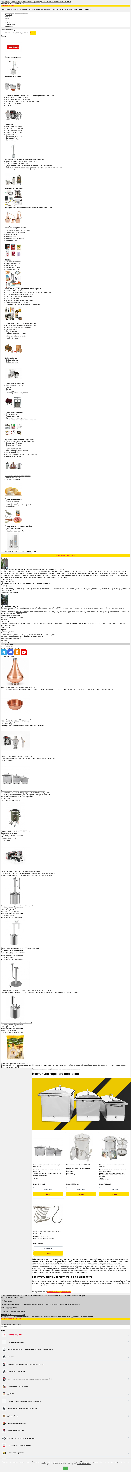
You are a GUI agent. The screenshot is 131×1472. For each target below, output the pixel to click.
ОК (65, 1468)
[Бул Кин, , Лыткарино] (4, 604)
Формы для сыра (12, 501)
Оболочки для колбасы (15, 532)
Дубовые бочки (12, 360)
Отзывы (8, 17)
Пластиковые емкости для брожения (20, 441)
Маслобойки (11, 507)
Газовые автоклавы (13, 480)
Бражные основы (12, 339)
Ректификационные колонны (17, 163)
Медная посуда (12, 240)
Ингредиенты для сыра (15, 503)
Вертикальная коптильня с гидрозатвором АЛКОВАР (112, 1165)
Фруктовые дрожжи (13, 264)
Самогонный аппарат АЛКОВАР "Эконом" (16, 1023)
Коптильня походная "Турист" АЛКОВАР (78, 1165)
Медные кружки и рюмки (15, 238)
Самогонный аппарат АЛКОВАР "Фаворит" (17, 906)
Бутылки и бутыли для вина (16, 418)
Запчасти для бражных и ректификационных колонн (26, 169)
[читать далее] (108, 571)
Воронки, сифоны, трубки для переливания (22, 454)
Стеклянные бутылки (14, 443)
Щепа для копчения (13, 103)
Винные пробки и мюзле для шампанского (22, 420)
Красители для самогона (15, 335)
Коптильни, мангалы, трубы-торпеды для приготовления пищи (56, 1069)
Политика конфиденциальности (13, 1311)
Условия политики (84, 1464)
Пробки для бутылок (14, 449)
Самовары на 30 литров (15, 140)
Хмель (8, 387)
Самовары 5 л (11, 134)
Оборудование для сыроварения (18, 505)
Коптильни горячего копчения (17, 97)
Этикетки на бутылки (14, 456)
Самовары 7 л (11, 138)
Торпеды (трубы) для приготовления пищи (22, 101)
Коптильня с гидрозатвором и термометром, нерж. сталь (23, 791)
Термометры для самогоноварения (19, 300)
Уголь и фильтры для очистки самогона (21, 325)
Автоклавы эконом (13, 478)
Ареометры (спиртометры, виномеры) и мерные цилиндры (28, 292)
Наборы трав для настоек (16, 333)
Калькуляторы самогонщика (65, 555)
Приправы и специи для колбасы (18, 530)
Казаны (9, 105)
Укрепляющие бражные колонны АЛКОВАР (22, 161)
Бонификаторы (11, 331)
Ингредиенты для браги (15, 291)
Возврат (8, 22)
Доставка (8, 15)
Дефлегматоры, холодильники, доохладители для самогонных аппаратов (34, 167)
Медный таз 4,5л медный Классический (16, 720)
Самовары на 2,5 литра (15, 132)
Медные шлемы (12, 235)
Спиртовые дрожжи (13, 262)
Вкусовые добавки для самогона (18, 327)
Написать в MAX (20, 4)
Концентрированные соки (16, 337)
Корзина (4, 1326)
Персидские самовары (14, 128)
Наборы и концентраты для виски (19, 296)
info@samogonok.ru (8, 1301)
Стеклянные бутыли (13, 445)
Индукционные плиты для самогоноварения (23, 304)
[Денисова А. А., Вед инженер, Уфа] (4, 568)
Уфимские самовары (14, 126)
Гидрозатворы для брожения (17, 302)
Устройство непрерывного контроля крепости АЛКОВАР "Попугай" (26, 990)
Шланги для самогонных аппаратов (19, 294)
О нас (7, 19)
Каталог (4, 1328)
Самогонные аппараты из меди (18, 231)
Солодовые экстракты (14, 385)
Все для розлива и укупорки (17, 393)
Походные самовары (14, 130)
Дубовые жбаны (12, 362)
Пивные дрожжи (12, 269)
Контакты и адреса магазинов (16, 13)
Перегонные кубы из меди (16, 233)
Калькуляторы (10, 24)
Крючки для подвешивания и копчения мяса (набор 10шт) (47, 1232)
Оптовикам (9, 26)
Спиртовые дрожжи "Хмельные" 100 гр (15, 1063)
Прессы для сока (12, 298)
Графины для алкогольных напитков (20, 447)
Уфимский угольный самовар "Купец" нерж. (17, 756)
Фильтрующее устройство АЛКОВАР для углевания (20, 871)
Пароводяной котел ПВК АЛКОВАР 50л (15, 831)
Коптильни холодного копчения (18, 99)
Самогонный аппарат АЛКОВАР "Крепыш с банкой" (20, 948)
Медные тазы (11, 236)
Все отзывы (5, 646)
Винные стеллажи (13, 453)
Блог (6, 20)
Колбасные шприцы (13, 528)
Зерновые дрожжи (13, 267)
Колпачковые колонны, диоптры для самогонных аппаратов (29, 165)
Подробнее (48, 1189)
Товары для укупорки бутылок (17, 451)
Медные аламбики (13, 229)
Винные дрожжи (12, 265)
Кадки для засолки (13, 364)
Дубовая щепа (11, 329)
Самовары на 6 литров (14, 136)
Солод (8, 389)
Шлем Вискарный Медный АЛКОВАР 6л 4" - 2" (18, 687)
